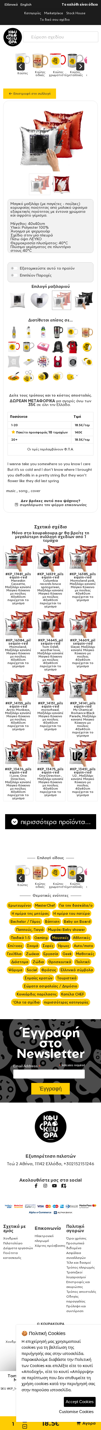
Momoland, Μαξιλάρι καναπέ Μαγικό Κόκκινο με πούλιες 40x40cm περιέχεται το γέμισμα (18, 653)
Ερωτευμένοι (19, 905)
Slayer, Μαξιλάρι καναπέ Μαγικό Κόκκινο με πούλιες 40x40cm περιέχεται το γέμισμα (82, 653)
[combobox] (60, 35)
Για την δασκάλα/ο (76, 905)
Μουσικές (60, 937)
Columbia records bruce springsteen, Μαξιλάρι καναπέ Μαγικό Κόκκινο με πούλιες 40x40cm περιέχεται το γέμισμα (50, 590)
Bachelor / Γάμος (26, 921)
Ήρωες (63, 946)
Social (32, 970)
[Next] (80, 66)
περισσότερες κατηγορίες (66, 1002)
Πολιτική (82, 962)
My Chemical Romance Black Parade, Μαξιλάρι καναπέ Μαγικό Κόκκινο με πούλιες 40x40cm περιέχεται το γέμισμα (82, 719)
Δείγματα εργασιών (18, 1248)
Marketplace (53, 13)
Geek (67, 954)
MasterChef (45, 905)
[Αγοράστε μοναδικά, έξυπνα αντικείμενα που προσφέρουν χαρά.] (12, 37)
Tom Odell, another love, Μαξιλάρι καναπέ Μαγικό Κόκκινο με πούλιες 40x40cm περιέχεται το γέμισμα (50, 655)
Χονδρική (10, 1238)
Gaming (41, 937)
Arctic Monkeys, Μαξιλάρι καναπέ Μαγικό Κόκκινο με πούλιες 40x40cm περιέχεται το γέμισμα (18, 716)
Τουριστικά (66, 978)
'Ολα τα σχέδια (26, 1002)
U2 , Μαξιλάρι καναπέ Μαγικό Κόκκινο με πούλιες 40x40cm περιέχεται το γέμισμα (83, 782)
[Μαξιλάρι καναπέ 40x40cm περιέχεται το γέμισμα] (17, 300)
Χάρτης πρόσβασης (50, 1246)
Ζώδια (38, 962)
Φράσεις (48, 970)
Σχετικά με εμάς (14, 1228)
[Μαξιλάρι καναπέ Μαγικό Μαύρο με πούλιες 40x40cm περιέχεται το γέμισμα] (83, 300)
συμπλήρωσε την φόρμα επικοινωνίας (53, 505)
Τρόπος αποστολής (81, 1292)
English (26, 4)
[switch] (14, 268)
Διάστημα (19, 962)
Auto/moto (83, 946)
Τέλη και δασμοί (78, 1262)
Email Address (27, 1066)
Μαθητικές (85, 954)
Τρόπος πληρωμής (80, 1267)
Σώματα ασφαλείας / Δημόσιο (50, 986)
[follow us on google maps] (63, 1185)
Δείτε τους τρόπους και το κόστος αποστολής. (50, 395)
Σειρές (48, 946)
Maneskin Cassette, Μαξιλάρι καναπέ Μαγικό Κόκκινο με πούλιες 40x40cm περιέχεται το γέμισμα (18, 589)
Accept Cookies (80, 1401)
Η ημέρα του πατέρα (71, 913)
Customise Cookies (76, 1411)
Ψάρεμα (15, 970)
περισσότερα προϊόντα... (55, 822)
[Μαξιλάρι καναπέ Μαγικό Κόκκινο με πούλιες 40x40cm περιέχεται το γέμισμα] (61, 300)
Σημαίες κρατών (39, 978)
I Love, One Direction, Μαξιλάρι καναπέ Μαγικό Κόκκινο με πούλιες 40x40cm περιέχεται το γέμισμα (18, 784)
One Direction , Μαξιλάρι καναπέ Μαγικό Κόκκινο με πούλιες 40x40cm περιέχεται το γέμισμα (50, 782)
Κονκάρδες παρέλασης (37, 994)
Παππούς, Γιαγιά (30, 929)
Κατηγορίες (32, 13)
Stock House (75, 13)
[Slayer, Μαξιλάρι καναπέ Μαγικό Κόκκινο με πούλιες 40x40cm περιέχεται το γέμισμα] (82, 624)
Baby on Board (77, 921)
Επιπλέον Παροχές (36, 275)
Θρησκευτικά (59, 962)
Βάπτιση (52, 921)
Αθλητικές (81, 937)
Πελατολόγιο (13, 1243)
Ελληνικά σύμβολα (77, 970)
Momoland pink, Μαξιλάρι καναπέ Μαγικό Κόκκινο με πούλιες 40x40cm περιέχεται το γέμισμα (82, 587)
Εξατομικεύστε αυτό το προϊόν (47, 268)
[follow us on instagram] (45, 1185)
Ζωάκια (32, 954)
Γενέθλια (14, 954)
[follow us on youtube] (54, 1185)
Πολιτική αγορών (75, 1228)
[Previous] (21, 66)
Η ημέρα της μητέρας (30, 913)
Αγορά (88, 1423)
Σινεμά (32, 946)
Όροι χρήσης (76, 1238)
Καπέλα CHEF (72, 994)
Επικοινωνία (48, 1228)
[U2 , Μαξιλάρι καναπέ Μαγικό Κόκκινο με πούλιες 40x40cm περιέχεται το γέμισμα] (82, 753)
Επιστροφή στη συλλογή (32, 93)
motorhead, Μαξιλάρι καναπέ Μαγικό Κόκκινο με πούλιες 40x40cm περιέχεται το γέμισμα (50, 716)
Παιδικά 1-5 (20, 937)
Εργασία (50, 954)
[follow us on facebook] (36, 1185)
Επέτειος (15, 946)
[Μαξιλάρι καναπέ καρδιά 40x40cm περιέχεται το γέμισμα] (39, 300)
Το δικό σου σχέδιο (55, 19)
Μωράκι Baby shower (66, 929)
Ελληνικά (11, 4)
